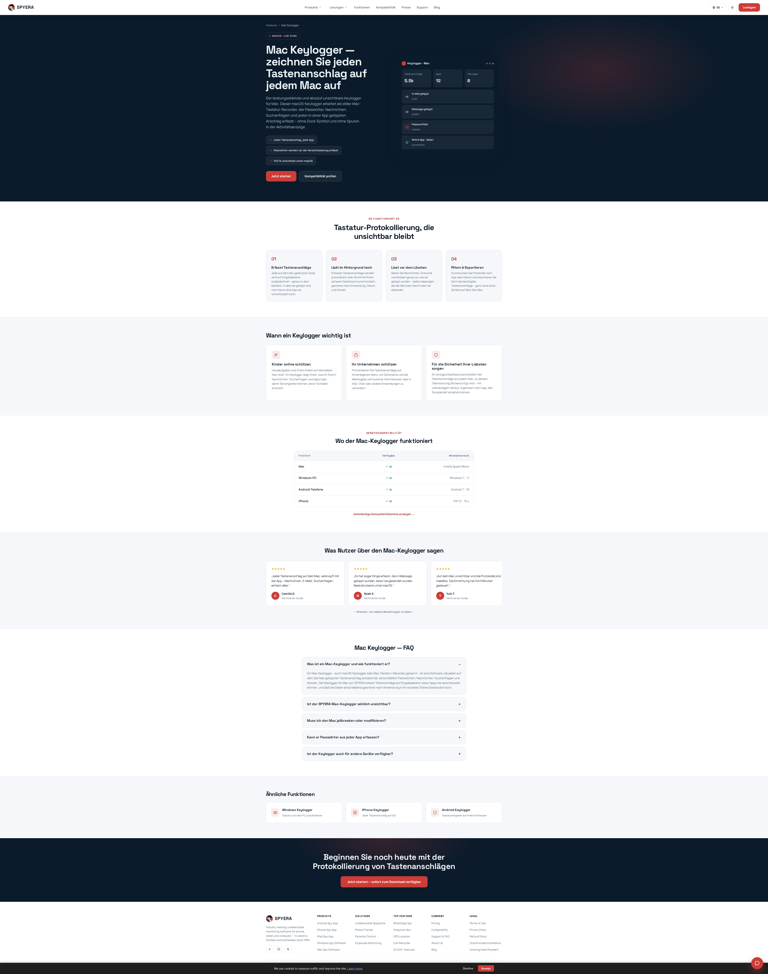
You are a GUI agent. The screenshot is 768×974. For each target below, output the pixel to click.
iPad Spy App (325, 936)
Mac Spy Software (328, 949)
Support (422, 7)
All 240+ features (404, 949)
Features (271, 25)
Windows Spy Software (331, 943)
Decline (468, 968)
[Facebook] (269, 949)
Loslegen (749, 7)
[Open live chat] (757, 963)
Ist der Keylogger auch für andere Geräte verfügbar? (350, 754)
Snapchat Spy (402, 930)
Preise (406, 7)
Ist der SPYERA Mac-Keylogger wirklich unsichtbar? (348, 704)
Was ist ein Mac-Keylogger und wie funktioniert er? (348, 664)
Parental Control (365, 936)
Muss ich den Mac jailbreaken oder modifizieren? (346, 720)
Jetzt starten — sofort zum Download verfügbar (384, 882)
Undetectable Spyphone (370, 923)
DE (718, 7)
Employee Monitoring (368, 943)
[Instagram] (278, 949)
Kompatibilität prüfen (320, 176)
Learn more (354, 968)
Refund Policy (478, 936)
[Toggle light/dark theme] (732, 7)
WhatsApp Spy (402, 923)
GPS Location (401, 936)
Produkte (311, 7)
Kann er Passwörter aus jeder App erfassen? (343, 737)
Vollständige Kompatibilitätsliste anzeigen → (384, 514)
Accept (486, 968)
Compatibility (439, 930)
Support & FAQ (440, 936)
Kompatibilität (386, 7)
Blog (437, 7)
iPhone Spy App (327, 930)
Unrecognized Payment (484, 949)
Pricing (435, 923)
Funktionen (362, 7)
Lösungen (337, 7)
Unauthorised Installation (485, 943)
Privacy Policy (478, 930)
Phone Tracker (364, 930)
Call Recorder (401, 943)
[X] (288, 949)
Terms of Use (478, 923)
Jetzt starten (281, 176)
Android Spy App (327, 923)
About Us (437, 943)
